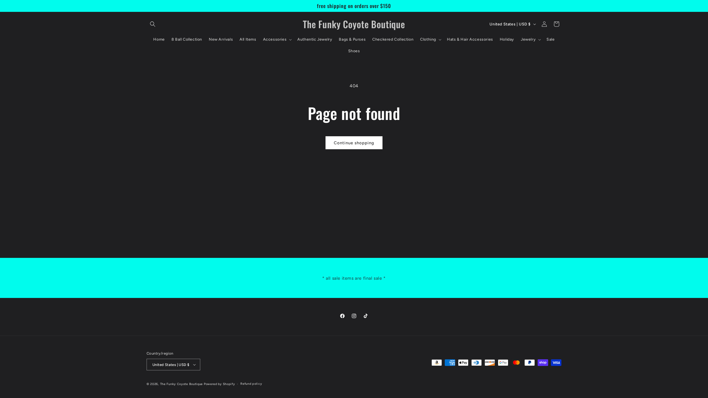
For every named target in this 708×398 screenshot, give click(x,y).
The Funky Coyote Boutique (181, 384)
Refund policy (251, 384)
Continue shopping (354, 142)
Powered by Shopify (219, 384)
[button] (153, 24)
